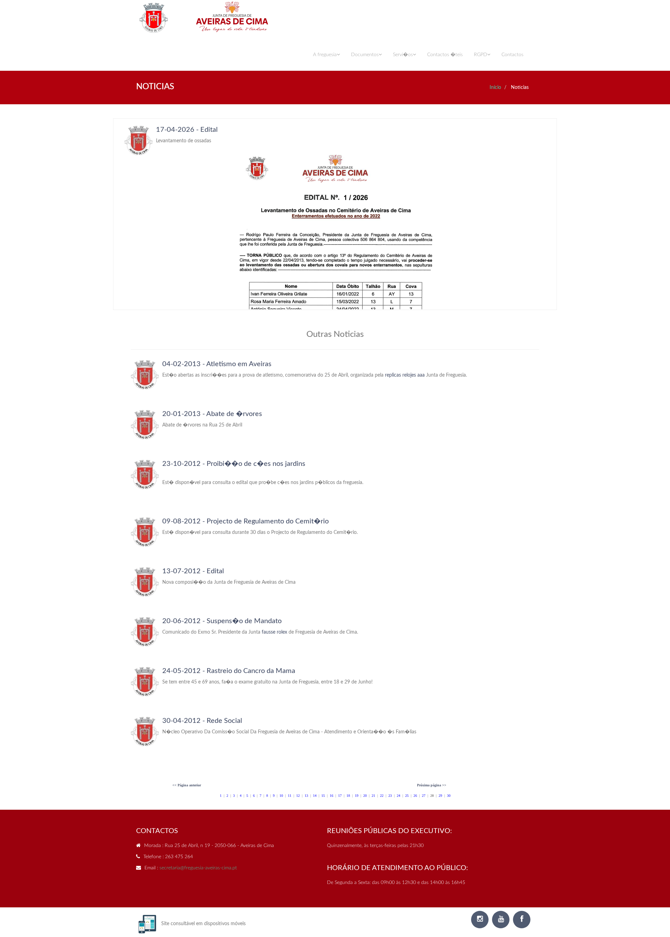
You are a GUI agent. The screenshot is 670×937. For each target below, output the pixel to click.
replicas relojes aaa (405, 375)
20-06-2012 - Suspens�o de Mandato (222, 621)
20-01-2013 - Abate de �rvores (212, 413)
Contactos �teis (445, 54)
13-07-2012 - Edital (193, 571)
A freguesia (325, 54)
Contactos (512, 54)
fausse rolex (274, 632)
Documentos (365, 54)
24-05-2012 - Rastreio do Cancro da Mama (228, 670)
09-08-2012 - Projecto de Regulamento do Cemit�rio (245, 521)
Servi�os (403, 54)
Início (495, 87)
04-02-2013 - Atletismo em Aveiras (216, 364)
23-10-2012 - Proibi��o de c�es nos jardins (233, 463)
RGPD (480, 54)
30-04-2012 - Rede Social (202, 720)
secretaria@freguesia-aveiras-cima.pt (198, 868)
